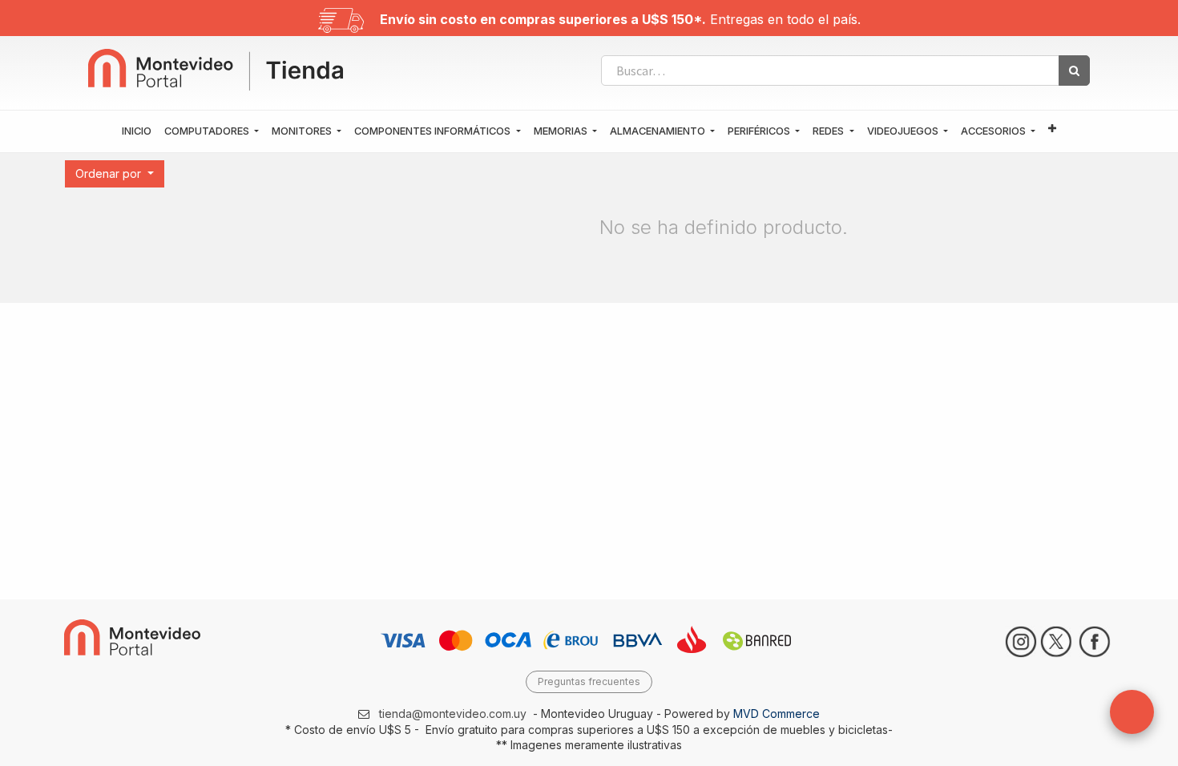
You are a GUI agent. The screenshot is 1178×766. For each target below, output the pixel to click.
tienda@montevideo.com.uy (452, 713)
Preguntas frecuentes (589, 681)
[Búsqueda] (1074, 70)
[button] (1052, 129)
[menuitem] (136, 131)
